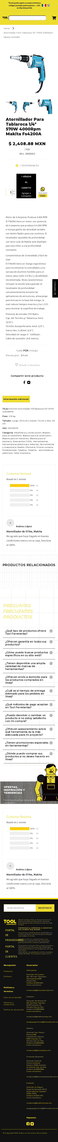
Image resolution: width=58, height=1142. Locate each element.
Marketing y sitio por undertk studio (29, 1138)
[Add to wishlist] (16, 365)
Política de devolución (14, 1010)
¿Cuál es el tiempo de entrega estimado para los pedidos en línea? (25, 693)
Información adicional (16, 399)
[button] (50, 19)
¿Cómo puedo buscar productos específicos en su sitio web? (26, 654)
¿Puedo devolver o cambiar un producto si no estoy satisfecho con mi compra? (25, 718)
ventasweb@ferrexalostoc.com (36, 1050)
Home (7, 28)
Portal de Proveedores (10, 935)
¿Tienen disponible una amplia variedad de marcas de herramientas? (25, 666)
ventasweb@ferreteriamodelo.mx (36, 990)
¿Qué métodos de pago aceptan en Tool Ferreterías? (26, 706)
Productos (8, 971)
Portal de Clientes (10, 951)
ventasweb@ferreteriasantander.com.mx (36, 1077)
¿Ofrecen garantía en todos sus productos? (25, 643)
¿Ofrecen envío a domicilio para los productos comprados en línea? (26, 679)
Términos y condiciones (9, 1004)
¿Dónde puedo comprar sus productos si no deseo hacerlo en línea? (27, 756)
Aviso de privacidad (12, 997)
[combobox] (27, 18)
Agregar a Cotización (26, 194)
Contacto (8, 976)
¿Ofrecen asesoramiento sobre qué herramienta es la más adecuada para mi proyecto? (25, 731)
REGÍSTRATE (45, 908)
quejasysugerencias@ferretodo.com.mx (36, 1022)
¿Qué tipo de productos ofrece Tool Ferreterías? (25, 632)
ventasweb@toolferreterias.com (36, 1017)
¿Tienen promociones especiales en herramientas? (26, 744)
